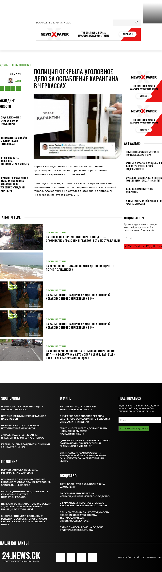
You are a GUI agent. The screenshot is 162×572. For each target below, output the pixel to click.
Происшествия (21, 65)
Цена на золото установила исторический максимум (20, 427)
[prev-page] (125, 209)
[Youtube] (18, 88)
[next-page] (127, 209)
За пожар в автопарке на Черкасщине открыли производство (85, 494)
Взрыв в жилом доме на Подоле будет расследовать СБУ (81, 528)
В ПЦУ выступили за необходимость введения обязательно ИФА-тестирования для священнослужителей (84, 516)
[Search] (137, 23)
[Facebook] (60, 557)
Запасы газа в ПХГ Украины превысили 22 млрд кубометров (22, 436)
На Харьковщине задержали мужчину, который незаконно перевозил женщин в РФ (78, 296)
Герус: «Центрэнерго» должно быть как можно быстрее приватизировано (24, 494)
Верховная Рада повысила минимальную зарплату (19, 471)
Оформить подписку (134, 428)
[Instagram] (7, 88)
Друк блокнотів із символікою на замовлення (11, 120)
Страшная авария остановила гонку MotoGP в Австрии (152, 32)
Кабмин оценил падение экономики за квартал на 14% (25, 445)
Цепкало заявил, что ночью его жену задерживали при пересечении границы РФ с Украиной (26, 506)
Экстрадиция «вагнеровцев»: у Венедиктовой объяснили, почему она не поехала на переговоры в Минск (24, 520)
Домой (4, 65)
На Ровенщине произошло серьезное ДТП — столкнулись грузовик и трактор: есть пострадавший (83, 238)
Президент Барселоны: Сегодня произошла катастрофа (142, 153)
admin (18, 80)
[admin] (11, 81)
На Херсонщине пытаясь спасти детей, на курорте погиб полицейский (80, 267)
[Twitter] (12, 88)
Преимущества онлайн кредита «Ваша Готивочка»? (13, 140)
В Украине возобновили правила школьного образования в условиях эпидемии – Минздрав (14, 184)
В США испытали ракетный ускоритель (139, 191)
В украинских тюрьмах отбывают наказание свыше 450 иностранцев (83, 504)
